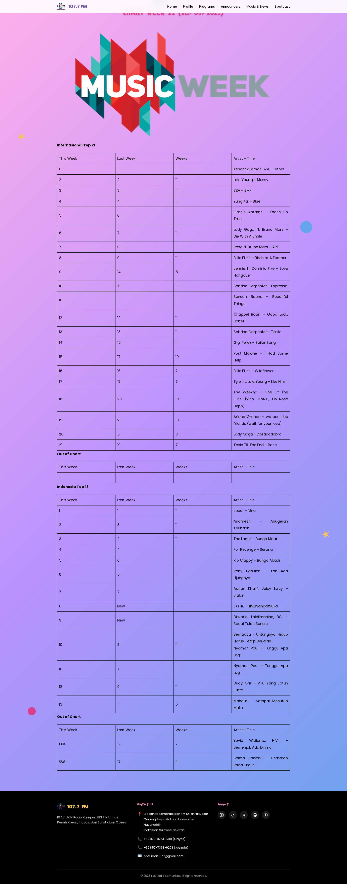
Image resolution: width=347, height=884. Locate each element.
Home (172, 6)
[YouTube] (266, 815)
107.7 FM (77, 6)
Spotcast (282, 6)
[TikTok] (233, 815)
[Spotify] (255, 815)
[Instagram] (222, 815)
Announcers (230, 6)
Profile (188, 6)
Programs (207, 6)
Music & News (257, 6)
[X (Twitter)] (244, 815)
